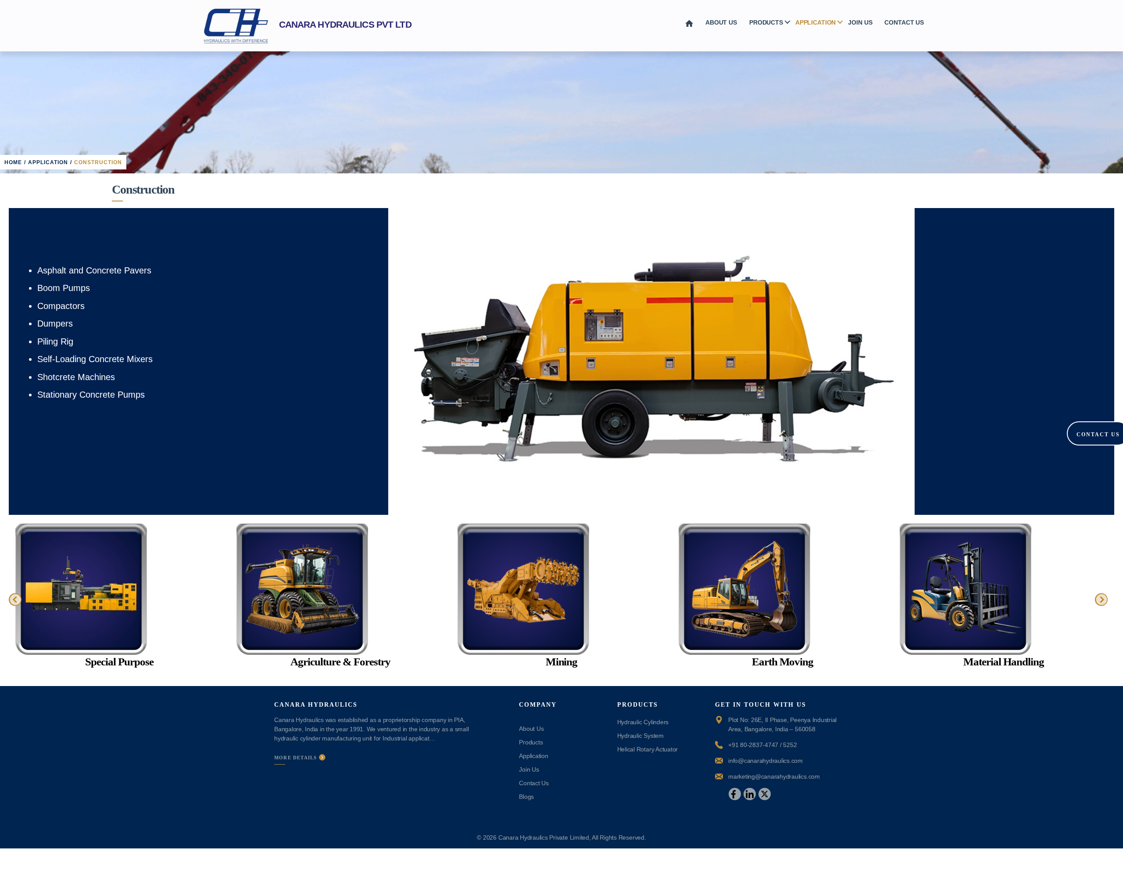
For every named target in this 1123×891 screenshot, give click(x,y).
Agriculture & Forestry (340, 662)
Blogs (526, 796)
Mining (562, 662)
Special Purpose (119, 662)
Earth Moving (783, 662)
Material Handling (1003, 662)
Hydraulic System (640, 735)
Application (815, 22)
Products (766, 22)
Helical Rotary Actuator (647, 749)
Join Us (860, 22)
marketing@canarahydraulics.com (774, 776)
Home (13, 162)
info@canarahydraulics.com (765, 760)
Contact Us (904, 22)
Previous (372, 359)
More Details (296, 757)
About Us (721, 22)
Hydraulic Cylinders (643, 722)
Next (930, 359)
